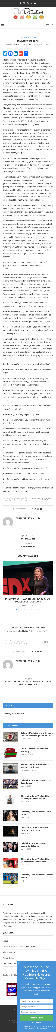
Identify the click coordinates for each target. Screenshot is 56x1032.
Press (5, 969)
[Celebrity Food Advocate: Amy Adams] (10, 815)
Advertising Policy (10, 952)
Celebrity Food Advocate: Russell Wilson (37, 876)
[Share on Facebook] (32, 508)
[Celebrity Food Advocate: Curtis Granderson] (10, 784)
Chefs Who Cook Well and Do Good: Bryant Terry (35, 828)
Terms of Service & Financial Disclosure (19, 946)
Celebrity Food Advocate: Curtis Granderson (36, 781)
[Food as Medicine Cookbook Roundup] (10, 752)
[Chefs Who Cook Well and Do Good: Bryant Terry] (10, 831)
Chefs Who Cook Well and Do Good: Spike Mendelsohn (35, 797)
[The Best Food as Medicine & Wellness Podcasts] (10, 768)
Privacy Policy (8, 958)
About (5, 941)
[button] (5, 585)
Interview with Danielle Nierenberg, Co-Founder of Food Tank (28, 600)
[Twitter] (24, 3)
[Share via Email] (41, 508)
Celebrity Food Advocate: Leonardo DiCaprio (33, 844)
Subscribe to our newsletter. (14, 963)
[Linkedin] (31, 3)
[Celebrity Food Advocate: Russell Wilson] (10, 878)
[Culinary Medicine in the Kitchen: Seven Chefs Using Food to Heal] (10, 737)
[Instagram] (28, 3)
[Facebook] (20, 3)
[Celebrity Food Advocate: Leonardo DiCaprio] (10, 847)
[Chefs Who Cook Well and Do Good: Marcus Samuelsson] (10, 863)
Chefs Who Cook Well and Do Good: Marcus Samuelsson (35, 860)
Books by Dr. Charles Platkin (14, 975)
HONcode (22, 922)
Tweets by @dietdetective (13, 713)
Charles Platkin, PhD (23, 44)
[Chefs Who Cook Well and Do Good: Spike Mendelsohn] (10, 800)
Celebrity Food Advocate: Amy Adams (36, 813)
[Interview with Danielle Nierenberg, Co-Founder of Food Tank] (28, 578)
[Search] (53, 24)
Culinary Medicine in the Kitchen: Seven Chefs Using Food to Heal (37, 734)
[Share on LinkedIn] (38, 508)
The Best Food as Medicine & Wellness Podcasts (35, 765)
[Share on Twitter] (35, 508)
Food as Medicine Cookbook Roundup (34, 750)
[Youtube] (35, 3)
